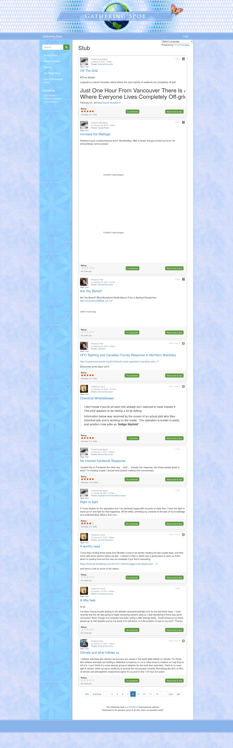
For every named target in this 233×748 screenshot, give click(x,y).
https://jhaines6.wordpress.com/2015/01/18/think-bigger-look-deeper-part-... (118, 563)
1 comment (133, 438)
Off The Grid (89, 70)
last (178, 694)
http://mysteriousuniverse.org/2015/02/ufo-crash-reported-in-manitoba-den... (119, 361)
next (170, 694)
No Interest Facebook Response (102, 460)
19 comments (132, 375)
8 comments (132, 577)
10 (144, 694)
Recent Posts (51, 55)
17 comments (132, 332)
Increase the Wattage (95, 134)
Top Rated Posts (52, 73)
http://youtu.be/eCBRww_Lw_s (96, 300)
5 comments (132, 111)
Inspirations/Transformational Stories (112, 495)
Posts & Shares (52, 61)
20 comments (132, 523)
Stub (87, 66)
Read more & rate (174, 111)
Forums (48, 67)
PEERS (133, 707)
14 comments (132, 680)
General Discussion (105, 64)
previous (97, 694)
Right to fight (89, 501)
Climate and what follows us (99, 652)
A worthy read (90, 546)
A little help (87, 600)
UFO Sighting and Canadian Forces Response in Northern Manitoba (128, 355)
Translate (184, 44)
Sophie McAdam (111, 102)
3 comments (132, 268)
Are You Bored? (91, 291)
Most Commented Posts (53, 80)
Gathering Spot (52, 36)
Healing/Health (103, 128)
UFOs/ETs (102, 348)
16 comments (132, 630)
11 (150, 694)
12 (157, 694)
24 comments (132, 479)
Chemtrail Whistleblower (97, 398)
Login (186, 36)
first (87, 694)
